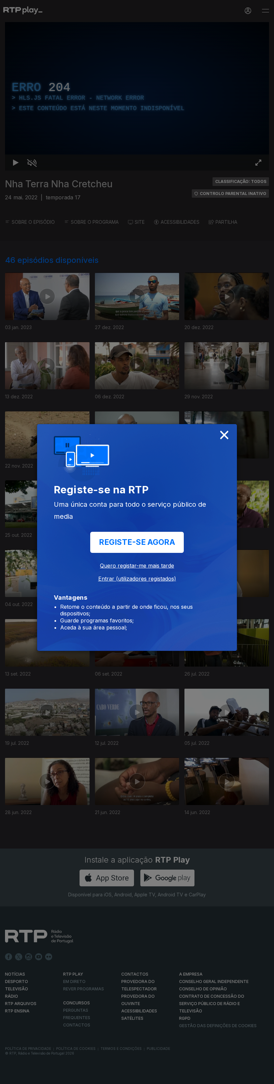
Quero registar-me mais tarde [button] (137, 565)
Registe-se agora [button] (137, 542)
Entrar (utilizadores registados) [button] (137, 578)
